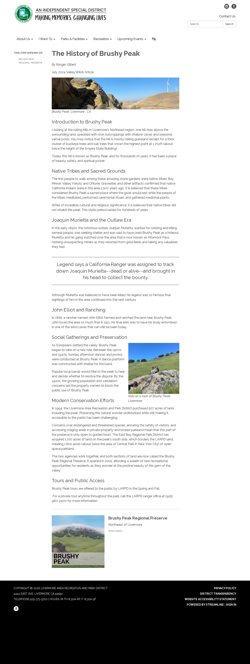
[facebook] (233, 8)
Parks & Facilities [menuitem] (73, 39)
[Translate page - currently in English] (154, 39)
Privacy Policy (225, 588)
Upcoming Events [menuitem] (130, 39)
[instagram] (226, 8)
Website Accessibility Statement (210, 599)
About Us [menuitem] (23, 39)
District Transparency (218, 593)
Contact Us (227, 16)
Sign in (231, 604)
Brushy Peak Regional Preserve (30, 61)
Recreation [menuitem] (101, 39)
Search (229, 24)
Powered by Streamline (205, 604)
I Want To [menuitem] (45, 39)
